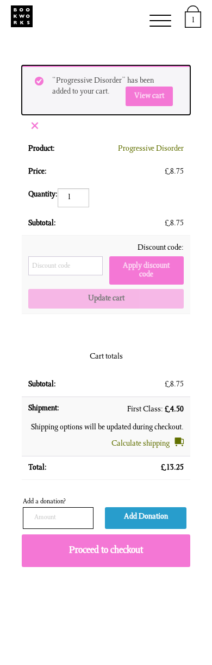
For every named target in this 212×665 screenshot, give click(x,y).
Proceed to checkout (106, 550)
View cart (149, 96)
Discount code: (161, 248)
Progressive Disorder (151, 149)
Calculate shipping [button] (140, 444)
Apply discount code (146, 270)
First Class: (155, 409)
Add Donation (146, 517)
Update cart (106, 298)
